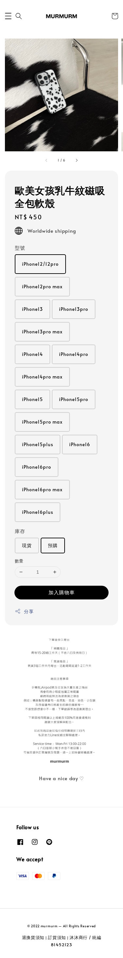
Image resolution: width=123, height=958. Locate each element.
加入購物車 (62, 592)
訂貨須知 (57, 937)
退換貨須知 (33, 937)
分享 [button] (28, 611)
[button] (8, 16)
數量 (19, 561)
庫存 (20, 531)
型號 (20, 247)
